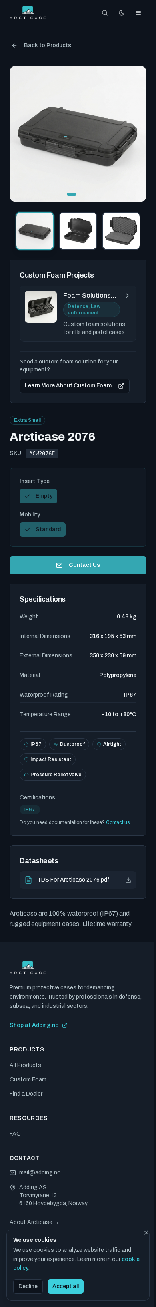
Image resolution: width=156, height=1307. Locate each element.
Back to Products (47, 45)
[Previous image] (22, 134)
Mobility (30, 515)
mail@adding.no (40, 1173)
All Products (25, 1065)
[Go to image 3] (87, 194)
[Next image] (134, 134)
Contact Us (84, 565)
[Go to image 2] (81, 194)
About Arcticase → (34, 1222)
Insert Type (35, 481)
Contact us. (118, 822)
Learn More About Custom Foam (68, 386)
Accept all (65, 1286)
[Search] (105, 13)
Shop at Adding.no (34, 1025)
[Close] (146, 1232)
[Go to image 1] (71, 194)
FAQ (15, 1134)
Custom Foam (28, 1080)
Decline (28, 1286)
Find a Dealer (26, 1094)
